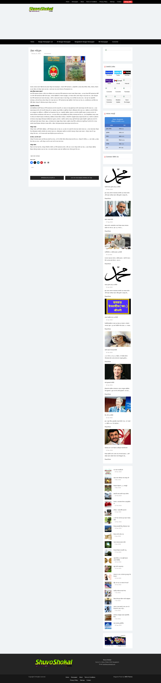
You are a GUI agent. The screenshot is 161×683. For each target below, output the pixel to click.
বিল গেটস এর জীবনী (109, 415)
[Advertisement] (80, 26)
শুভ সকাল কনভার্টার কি (118, 469)
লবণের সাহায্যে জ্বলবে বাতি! (120, 542)
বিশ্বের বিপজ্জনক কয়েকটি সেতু (120, 550)
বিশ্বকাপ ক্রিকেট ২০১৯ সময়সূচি (120, 485)
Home (67, 1)
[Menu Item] (55, 2)
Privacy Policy (103, 1)
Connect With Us (112, 157)
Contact (119, 1)
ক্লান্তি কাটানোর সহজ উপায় (120, 590)
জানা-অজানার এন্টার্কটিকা (119, 623)
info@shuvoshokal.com (109, 664)
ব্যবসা (32, 167)
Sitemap (112, 1)
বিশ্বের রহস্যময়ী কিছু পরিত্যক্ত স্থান (122, 526)
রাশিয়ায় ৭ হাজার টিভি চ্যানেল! (120, 510)
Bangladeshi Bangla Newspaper (85, 42)
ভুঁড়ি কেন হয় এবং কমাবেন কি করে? (121, 582)
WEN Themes (128, 676)
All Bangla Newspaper (64, 42)
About (82, 1)
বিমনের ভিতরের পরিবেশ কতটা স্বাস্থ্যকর (122, 598)
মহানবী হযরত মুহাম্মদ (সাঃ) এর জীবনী (112, 187)
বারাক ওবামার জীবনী (109, 219)
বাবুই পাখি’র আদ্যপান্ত (118, 566)
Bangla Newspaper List (45, 42)
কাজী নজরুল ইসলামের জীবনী (111, 350)
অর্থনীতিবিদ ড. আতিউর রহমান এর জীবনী (113, 252)
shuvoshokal (47, 53)
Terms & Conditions (91, 1)
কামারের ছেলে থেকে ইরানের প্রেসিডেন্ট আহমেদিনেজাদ (116, 447)
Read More (108, 198)
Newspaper (75, 1)
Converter (115, 42)
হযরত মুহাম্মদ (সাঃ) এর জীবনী (111, 284)
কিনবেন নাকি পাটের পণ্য (119, 534)
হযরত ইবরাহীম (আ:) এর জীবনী (111, 317)
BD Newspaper (103, 42)
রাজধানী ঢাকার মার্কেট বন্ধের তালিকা (121, 493)
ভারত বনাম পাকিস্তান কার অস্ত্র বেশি (121, 477)
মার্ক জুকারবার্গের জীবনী (109, 382)
